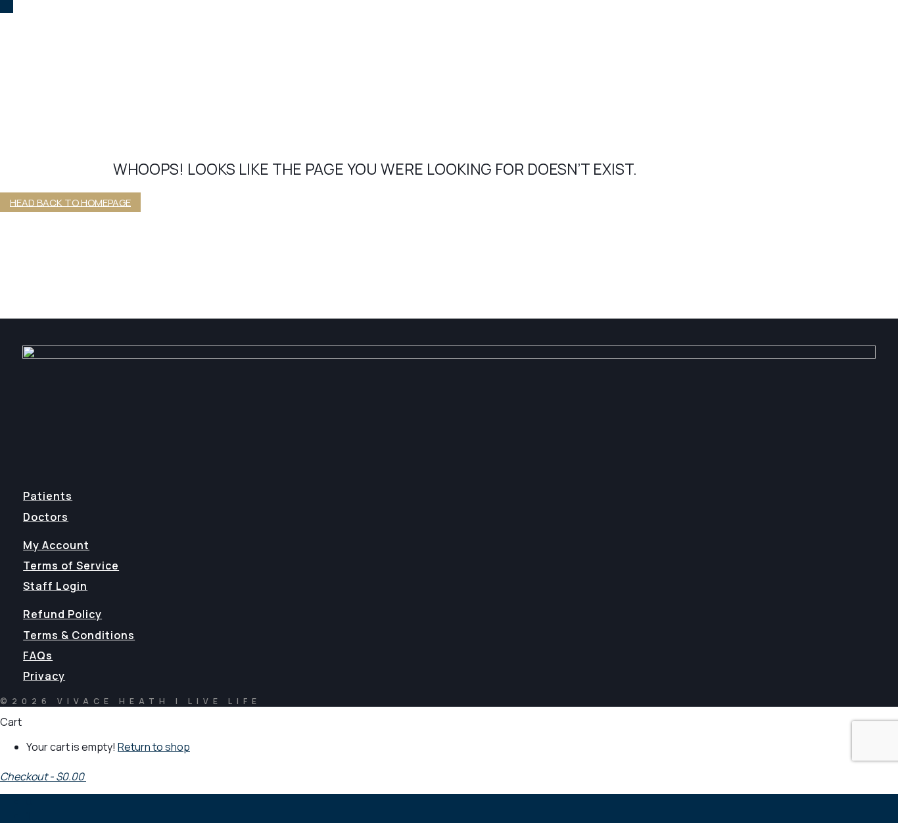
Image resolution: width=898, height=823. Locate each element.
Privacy (44, 676)
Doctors (45, 517)
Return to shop (154, 747)
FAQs (38, 655)
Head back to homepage (70, 202)
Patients (47, 496)
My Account (56, 545)
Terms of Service (71, 565)
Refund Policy (62, 614)
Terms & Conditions (79, 635)
